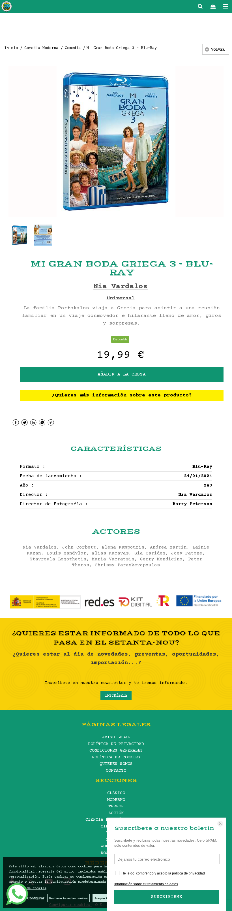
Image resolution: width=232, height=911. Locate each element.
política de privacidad (188, 873)
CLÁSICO (116, 793)
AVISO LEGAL (116, 737)
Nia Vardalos (120, 287)
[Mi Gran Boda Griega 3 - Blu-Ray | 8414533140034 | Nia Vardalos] (116, 141)
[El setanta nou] (6, 7)
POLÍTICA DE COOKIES (116, 757)
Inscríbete (116, 696)
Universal (121, 298)
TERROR (116, 806)
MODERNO (116, 799)
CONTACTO (116, 770)
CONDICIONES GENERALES (116, 750)
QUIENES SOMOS (116, 763)
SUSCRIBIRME (166, 896)
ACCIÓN (116, 813)
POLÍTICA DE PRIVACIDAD (116, 744)
